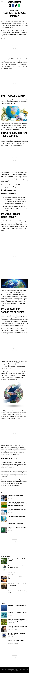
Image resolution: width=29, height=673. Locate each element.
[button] (2, 1)
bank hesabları (21, 303)
